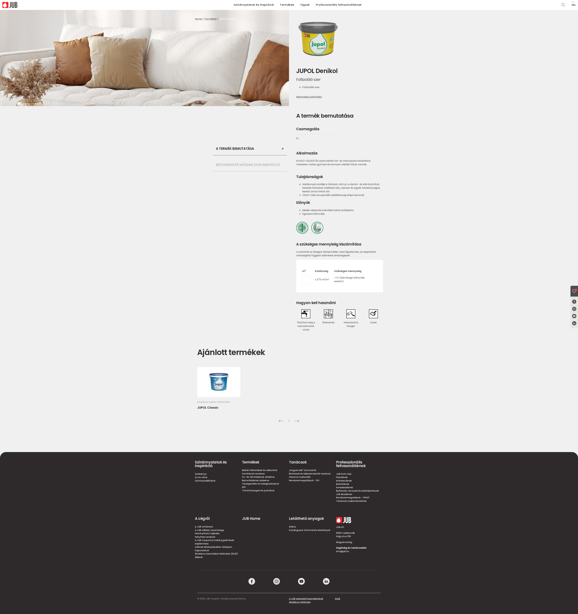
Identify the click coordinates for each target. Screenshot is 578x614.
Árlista (292, 526)
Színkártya (201, 473)
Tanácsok (298, 462)
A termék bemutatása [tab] (235, 148)
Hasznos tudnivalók (300, 476)
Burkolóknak (342, 484)
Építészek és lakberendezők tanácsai (310, 473)
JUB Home (251, 518)
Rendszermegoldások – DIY (304, 480)
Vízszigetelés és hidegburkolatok (260, 483)
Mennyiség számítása (309, 97)
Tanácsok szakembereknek (351, 501)
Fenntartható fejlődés (207, 533)
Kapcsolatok (202, 550)
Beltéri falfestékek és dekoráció (259, 470)
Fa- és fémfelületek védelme (258, 476)
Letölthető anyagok (306, 518)
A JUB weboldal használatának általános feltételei (306, 600)
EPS (244, 487)
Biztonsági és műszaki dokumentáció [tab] (248, 164)
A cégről (202, 518)
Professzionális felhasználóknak (339, 5)
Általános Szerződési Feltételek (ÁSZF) (216, 553)
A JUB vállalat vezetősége (209, 530)
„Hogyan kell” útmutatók (302, 470)
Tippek (305, 5)
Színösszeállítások (205, 480)
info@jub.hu (342, 551)
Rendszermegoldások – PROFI (352, 497)
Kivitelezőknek (344, 480)
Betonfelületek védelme (255, 480)
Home (198, 19)
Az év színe (201, 477)
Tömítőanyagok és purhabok (258, 490)
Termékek (287, 5)
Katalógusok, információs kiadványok (309, 530)
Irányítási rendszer (205, 536)
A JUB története (204, 526)
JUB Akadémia (344, 494)
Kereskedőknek (344, 487)
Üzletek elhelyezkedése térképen (213, 546)
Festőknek (341, 477)
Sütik (337, 598)
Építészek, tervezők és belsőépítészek (357, 490)
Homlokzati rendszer (253, 473)
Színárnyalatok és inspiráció (254, 5)
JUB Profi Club (343, 473)
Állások (199, 557)
